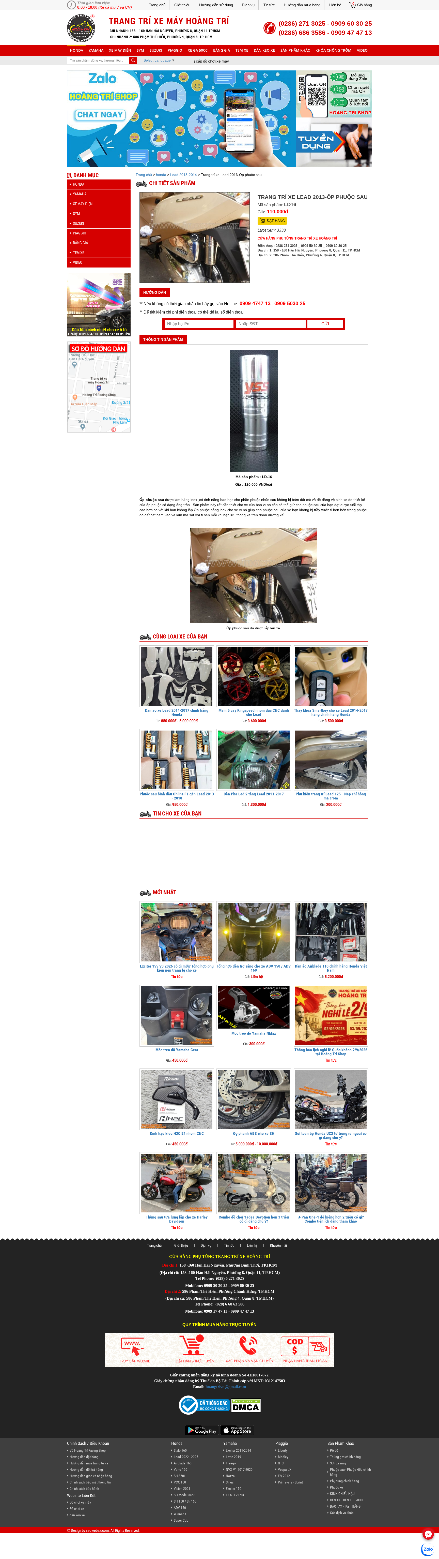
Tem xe (242, 50)
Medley (283, 1457)
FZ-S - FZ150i (235, 1495)
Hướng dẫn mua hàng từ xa (89, 1463)
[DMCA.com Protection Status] (245, 1405)
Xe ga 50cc (198, 50)
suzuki (156, 50)
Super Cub (181, 1520)
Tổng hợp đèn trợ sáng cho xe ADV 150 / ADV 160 (254, 968)
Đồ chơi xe (77, 1509)
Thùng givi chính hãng (345, 1457)
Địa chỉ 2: (173, 1291)
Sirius (229, 1482)
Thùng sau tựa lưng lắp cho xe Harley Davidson (177, 1219)
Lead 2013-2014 (183, 175)
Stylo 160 (180, 1450)
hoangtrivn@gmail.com (226, 1387)
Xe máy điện (120, 50)
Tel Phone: (205, 1278)
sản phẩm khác (295, 50)
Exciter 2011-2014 (238, 1450)
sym (140, 50)
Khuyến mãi (278, 1245)
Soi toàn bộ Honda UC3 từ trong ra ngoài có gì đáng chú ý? (331, 1135)
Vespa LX (284, 1469)
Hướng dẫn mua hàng (302, 5)
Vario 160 (180, 1469)
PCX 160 (180, 1482)
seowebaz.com (97, 1530)
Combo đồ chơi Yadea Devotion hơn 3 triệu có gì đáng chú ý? (254, 1219)
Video (362, 50)
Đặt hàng (276, 221)
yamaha (96, 50)
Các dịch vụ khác (341, 1513)
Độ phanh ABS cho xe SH (253, 1133)
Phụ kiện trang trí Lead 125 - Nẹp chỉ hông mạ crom (331, 796)
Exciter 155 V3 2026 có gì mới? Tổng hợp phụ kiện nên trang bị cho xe (177, 968)
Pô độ (334, 1450)
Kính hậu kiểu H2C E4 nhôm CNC (177, 1133)
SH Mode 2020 (184, 1495)
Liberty (283, 1450)
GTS (281, 1463)
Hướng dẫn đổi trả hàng (86, 1469)
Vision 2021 (182, 1489)
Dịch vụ (248, 5)
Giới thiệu (182, 5)
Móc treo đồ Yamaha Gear (176, 1049)
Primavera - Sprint (290, 1482)
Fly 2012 (284, 1476)
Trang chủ (157, 5)
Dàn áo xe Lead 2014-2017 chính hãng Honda (176, 712)
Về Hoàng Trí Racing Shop (88, 1450)
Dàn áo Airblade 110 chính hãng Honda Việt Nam (331, 968)
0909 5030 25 (289, 303)
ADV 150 (180, 1508)
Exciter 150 (233, 1489)
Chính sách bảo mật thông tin (90, 1482)
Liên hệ (335, 5)
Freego (231, 1463)
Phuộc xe (336, 1487)
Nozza (230, 1476)
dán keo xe (264, 50)
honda (76, 50)
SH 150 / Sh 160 (185, 1501)
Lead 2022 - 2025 (186, 1457)
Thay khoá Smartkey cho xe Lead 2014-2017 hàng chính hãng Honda (331, 712)
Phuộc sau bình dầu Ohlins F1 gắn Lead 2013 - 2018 (177, 796)
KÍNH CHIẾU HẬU (342, 1494)
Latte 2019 (233, 1457)
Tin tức (269, 5)
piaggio (175, 50)
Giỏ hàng (364, 5)
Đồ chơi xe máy (80, 1502)
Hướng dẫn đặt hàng (84, 1457)
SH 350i (179, 1476)
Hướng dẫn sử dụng (216, 5)
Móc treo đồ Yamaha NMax (253, 1033)
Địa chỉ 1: (170, 1265)
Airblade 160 (183, 1463)
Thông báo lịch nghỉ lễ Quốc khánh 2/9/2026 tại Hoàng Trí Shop (330, 1051)
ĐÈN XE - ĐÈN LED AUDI (346, 1500)
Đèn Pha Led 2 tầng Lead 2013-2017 (254, 794)
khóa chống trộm (333, 50)
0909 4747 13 (255, 303)
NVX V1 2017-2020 (239, 1469)
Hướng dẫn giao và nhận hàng (91, 1476)
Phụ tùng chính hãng (344, 1481)
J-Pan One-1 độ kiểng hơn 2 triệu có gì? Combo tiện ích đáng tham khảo (331, 1219)
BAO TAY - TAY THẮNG (345, 1506)
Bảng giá (221, 50)
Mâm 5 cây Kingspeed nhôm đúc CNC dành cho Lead (253, 712)
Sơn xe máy (338, 1463)
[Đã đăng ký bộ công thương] (204, 1405)
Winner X (180, 1514)
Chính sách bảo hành (84, 1489)
